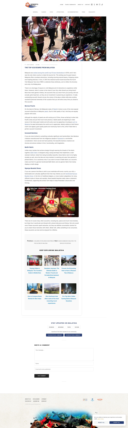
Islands (43, 12)
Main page (25, 64)
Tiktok (102, 4)
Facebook (92, 4)
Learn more (100, 419)
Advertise (36, 401)
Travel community (70, 4)
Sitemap (44, 399)
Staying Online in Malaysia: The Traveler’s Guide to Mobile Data (34, 271)
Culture (37, 64)
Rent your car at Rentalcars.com (92, 400)
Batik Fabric (34, 152)
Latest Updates (30, 64)
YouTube (97, 4)
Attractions (60, 12)
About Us (80, 4)
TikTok (69, 327)
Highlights (92, 12)
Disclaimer (36, 399)
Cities (51, 12)
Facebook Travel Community (73, 335)
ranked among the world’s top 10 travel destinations (48, 72)
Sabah (55, 109)
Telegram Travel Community (55, 335)
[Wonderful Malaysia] (31, 4)
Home (61, 4)
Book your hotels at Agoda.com (85, 400)
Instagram (99, 4)
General (35, 12)
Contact (87, 4)
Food (83, 12)
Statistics (28, 401)
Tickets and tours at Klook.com (100, 400)
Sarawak (60, 138)
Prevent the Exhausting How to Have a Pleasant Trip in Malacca (69, 271)
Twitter (94, 4)
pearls (46, 111)
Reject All (101, 422)
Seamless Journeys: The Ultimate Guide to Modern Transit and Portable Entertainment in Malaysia (51, 273)
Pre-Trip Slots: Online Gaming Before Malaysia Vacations (68, 299)
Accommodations (73, 12)
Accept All (116, 422)
